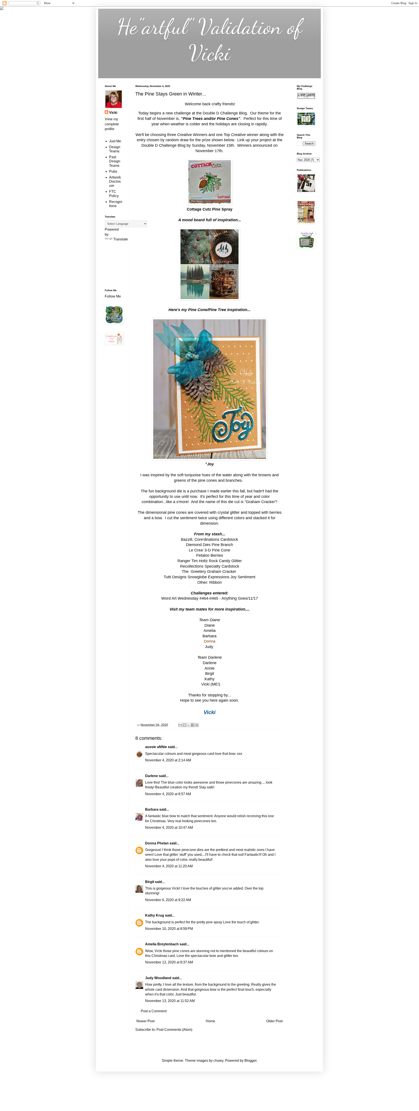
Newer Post (145, 1021)
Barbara (151, 809)
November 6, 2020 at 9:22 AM (168, 900)
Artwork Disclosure (115, 181)
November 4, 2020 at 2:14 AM (168, 760)
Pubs (113, 171)
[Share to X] (188, 725)
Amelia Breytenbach (162, 944)
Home (210, 1021)
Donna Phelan (157, 843)
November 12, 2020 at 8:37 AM (169, 962)
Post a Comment (154, 1011)
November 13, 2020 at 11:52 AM (170, 1001)
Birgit (209, 673)
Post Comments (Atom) (174, 1029)
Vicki (113, 112)
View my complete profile (112, 124)
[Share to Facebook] (193, 725)
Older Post (274, 1021)
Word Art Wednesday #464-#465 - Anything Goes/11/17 (209, 598)
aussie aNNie (156, 747)
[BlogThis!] (184, 725)
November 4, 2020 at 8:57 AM (168, 794)
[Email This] (180, 725)
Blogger (250, 1060)
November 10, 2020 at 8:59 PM (169, 929)
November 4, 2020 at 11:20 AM (169, 866)
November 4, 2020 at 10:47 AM (169, 827)
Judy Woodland (158, 978)
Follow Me (113, 296)
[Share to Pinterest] (197, 725)
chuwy (218, 1060)
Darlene (152, 776)
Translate (120, 239)
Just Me (115, 141)
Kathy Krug (154, 915)
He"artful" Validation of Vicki (209, 40)
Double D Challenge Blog (225, 113)
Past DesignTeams (114, 161)
